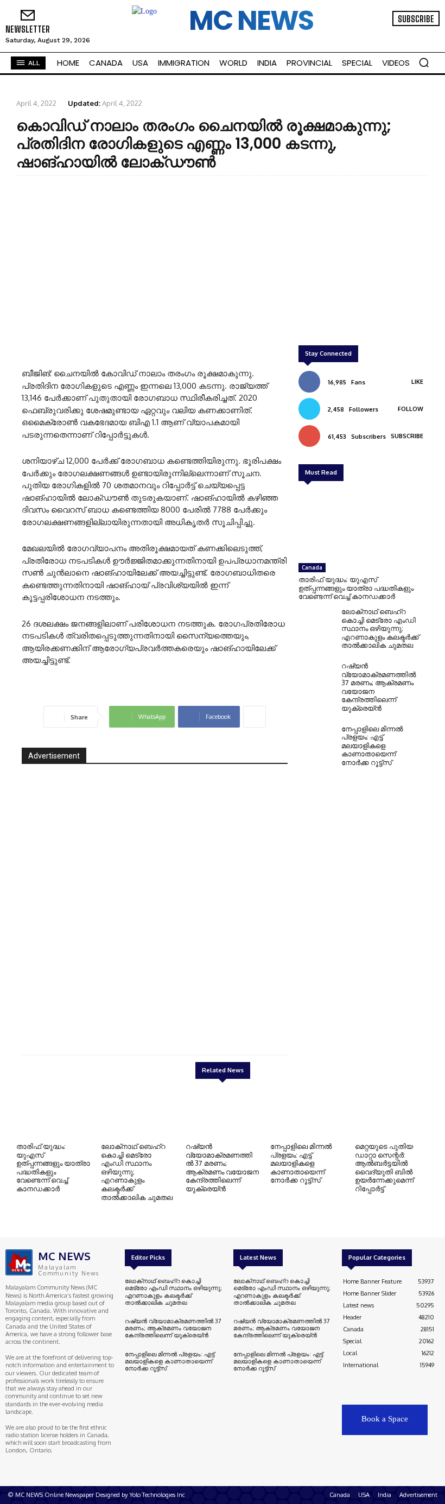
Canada (312, 567)
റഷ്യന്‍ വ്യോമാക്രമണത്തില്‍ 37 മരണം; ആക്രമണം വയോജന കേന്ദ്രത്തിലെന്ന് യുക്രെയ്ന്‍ (378, 686)
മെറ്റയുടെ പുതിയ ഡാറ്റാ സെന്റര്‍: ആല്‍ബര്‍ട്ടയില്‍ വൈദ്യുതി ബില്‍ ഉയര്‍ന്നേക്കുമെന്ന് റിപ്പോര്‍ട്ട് (384, 1167)
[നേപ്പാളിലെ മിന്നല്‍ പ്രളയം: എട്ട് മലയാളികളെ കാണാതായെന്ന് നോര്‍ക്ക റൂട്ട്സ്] (317, 742)
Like (417, 382)
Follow (410, 409)
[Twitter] (411, 33)
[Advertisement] (222, 263)
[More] (254, 717)
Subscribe (407, 436)
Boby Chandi (252, 1007)
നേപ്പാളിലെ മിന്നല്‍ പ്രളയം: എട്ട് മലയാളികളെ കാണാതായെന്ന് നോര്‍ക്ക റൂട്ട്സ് (372, 745)
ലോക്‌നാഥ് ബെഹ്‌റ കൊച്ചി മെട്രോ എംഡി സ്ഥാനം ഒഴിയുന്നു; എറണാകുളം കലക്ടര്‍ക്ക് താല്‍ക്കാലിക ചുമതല (380, 628)
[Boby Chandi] (155, 900)
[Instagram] (396, 33)
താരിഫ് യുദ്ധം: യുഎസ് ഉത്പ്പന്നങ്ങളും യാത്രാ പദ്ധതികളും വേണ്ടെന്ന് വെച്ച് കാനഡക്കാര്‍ (356, 588)
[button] (424, 62)
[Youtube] (426, 33)
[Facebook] (381, 33)
